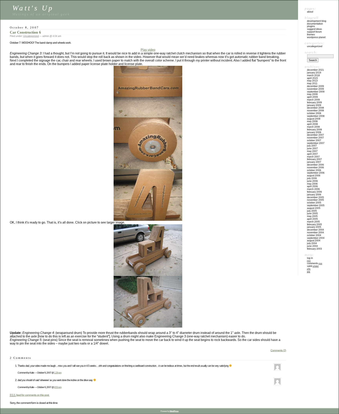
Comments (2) (278, 350)
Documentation (315, 23)
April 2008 (312, 124)
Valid (313, 266)
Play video (148, 49)
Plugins (311, 26)
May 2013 (312, 80)
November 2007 (315, 137)
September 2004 (315, 238)
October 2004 (314, 235)
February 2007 (314, 159)
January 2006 (314, 194)
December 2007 (315, 135)
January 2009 (314, 105)
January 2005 (314, 227)
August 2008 (313, 118)
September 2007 (315, 143)
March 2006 (313, 189)
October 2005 (314, 202)
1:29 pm (57, 372)
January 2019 (314, 72)
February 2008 (314, 129)
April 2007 (312, 154)
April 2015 (312, 78)
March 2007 (313, 156)
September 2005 (315, 205)
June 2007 (312, 148)
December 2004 (315, 229)
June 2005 (312, 213)
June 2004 (312, 246)
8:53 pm (57, 387)
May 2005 (312, 216)
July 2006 (312, 178)
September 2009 (315, 91)
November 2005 (315, 200)
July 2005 (312, 211)
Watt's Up (33, 8)
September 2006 (315, 172)
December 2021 (315, 70)
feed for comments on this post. (29, 395)
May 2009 (312, 94)
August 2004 (313, 240)
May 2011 (312, 83)
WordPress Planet (316, 37)
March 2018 (313, 75)
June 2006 (312, 181)
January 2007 (314, 162)
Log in (310, 258)
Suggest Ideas (314, 29)
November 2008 (315, 110)
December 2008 (315, 107)
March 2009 (313, 99)
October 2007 (314, 140)
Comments (314, 263)
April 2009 (312, 97)
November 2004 (315, 232)
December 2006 (315, 164)
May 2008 (312, 121)
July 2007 (312, 145)
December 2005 (315, 197)
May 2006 (312, 183)
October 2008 (314, 113)
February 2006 (314, 192)
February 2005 (314, 224)
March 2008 (313, 126)
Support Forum (314, 31)
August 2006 (313, 175)
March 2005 (313, 221)
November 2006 (315, 167)
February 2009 (314, 102)
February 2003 (314, 248)
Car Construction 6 (25, 32)
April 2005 (312, 219)
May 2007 (312, 151)
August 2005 (313, 208)
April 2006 (312, 186)
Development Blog (316, 21)
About (310, 11)
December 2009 (315, 86)
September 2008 (315, 116)
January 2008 (314, 132)
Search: (311, 52)
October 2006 (314, 170)
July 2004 (312, 243)
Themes (311, 34)
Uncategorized (31, 36)
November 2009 (315, 89)
